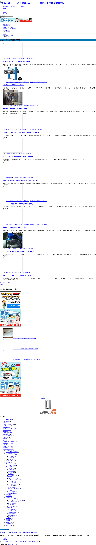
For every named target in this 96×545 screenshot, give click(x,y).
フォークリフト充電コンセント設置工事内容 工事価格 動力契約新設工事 (21, 132)
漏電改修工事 (11, 515)
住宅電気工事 (9, 477)
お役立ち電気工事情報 (8, 424)
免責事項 (8, 31)
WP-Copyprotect (14, 544)
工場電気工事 (15, 58)
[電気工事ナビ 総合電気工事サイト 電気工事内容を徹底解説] (33, 3)
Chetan (8, 544)
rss (3, 10)
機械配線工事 (33, 82)
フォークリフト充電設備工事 (21, 129)
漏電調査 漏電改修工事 (9, 441)
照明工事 (15, 153)
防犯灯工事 (8, 523)
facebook (5, 13)
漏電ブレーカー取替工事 (14, 488)
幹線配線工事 (11, 487)
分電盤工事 (8, 58)
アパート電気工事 (10, 453)
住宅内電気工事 (7, 24)
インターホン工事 (12, 455)
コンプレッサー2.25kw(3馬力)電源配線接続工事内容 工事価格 (18, 251)
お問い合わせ (6, 30)
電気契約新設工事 (7, 447)
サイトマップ (6, 8)
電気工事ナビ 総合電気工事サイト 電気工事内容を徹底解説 (19, 532)
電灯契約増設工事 (12, 493)
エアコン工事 (6, 422)
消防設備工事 (11, 513)
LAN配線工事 (6, 421)
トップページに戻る (5, 282)
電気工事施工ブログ (34, 58)
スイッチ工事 (6, 427)
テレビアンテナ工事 (11, 465)
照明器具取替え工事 (8, 443)
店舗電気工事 (6, 438)
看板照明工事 (9, 522)
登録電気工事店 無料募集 (9, 28)
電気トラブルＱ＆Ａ (8, 27)
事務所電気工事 (9, 468)
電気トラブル (9, 525)
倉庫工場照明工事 (7, 433)
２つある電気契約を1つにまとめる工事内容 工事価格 (16, 61)
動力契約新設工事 (10, 82)
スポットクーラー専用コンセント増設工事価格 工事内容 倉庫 (19, 275)
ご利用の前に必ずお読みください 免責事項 (14, 6)
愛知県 (4, 440)
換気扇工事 (11, 457)
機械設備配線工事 (12, 512)
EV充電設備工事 (7, 419)
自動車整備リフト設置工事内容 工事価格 (13, 85)
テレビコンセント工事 (14, 482)
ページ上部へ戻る (4, 529)
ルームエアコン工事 (13, 484)
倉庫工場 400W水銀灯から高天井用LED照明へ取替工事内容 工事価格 (20, 180)
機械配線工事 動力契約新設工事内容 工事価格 (14, 227)
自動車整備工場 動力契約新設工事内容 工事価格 (15, 108)
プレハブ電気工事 (10, 466)
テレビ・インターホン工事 (9, 428)
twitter (4, 12)
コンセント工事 (9, 129)
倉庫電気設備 (6, 25)
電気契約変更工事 (23, 58)
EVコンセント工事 (13, 478)
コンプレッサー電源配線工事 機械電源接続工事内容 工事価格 (19, 204)
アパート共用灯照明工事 (12, 452)
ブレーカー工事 (7, 430)
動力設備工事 (18, 82)
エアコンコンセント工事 (14, 479)
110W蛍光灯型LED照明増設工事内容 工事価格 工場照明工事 (18, 156)
